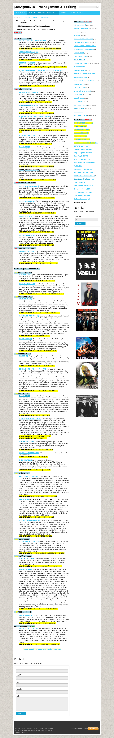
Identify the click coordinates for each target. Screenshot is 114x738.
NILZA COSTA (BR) (79, 108)
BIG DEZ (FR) (23, 356)
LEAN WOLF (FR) (25, 275)
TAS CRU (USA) (24, 499)
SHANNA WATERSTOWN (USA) (29, 92)
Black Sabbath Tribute (82, 179)
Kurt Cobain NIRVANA (81, 172)
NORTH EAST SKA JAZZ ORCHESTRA (85, 46)
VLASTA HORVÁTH (79, 84)
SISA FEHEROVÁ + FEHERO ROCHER (84, 81)
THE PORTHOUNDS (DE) (27, 136)
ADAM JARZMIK (78, 112)
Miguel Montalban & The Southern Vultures (34, 117)
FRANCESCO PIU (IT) (26, 216)
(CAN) (90, 169)
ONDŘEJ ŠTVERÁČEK (80, 70)
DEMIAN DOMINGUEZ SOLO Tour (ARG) (32, 369)
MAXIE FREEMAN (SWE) (27, 201)
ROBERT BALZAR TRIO (80, 77)
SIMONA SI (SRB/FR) (26, 569)
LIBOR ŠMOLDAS (79, 98)
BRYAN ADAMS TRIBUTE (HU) (29, 453)
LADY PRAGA (78, 101)
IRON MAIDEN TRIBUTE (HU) (29, 316)
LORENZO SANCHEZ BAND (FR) (29, 520)
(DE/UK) (85, 156)
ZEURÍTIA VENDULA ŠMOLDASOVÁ (84, 74)
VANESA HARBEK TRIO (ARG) (29, 52)
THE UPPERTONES (79, 60)
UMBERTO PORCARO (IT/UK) (29, 628)
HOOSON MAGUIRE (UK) (27, 615)
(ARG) (83, 186)
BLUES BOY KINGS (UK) (27, 235)
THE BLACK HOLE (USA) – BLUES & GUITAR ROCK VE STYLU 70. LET (41, 70)
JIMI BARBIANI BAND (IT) (27, 252)
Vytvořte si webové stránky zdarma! (78, 728)
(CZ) (84, 149)
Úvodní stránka (18, 17)
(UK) (85, 163)
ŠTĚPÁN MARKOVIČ (80, 25)
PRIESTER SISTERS (79, 67)
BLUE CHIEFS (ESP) (25, 339)
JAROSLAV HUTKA (79, 87)
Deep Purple (78, 156)
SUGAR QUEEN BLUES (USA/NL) (30, 419)
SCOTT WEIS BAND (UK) (27, 63)
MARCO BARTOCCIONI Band (29, 186)
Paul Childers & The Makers (28, 476)
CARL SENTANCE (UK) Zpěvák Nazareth (32, 41)
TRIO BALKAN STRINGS (81, 63)
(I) (83, 153)
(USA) (92, 179)
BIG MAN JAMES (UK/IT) (27, 284)
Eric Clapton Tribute (81, 169)
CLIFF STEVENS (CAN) (26, 442)
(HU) (86, 143)
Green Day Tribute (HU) (82, 189)
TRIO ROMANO (78, 94)
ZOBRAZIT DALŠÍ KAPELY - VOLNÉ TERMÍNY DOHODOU (42, 649)
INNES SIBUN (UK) (25, 299)
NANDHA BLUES (79, 53)
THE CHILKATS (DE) (25, 460)
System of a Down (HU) (82, 199)
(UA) (91, 172)
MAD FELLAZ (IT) (24, 147)
